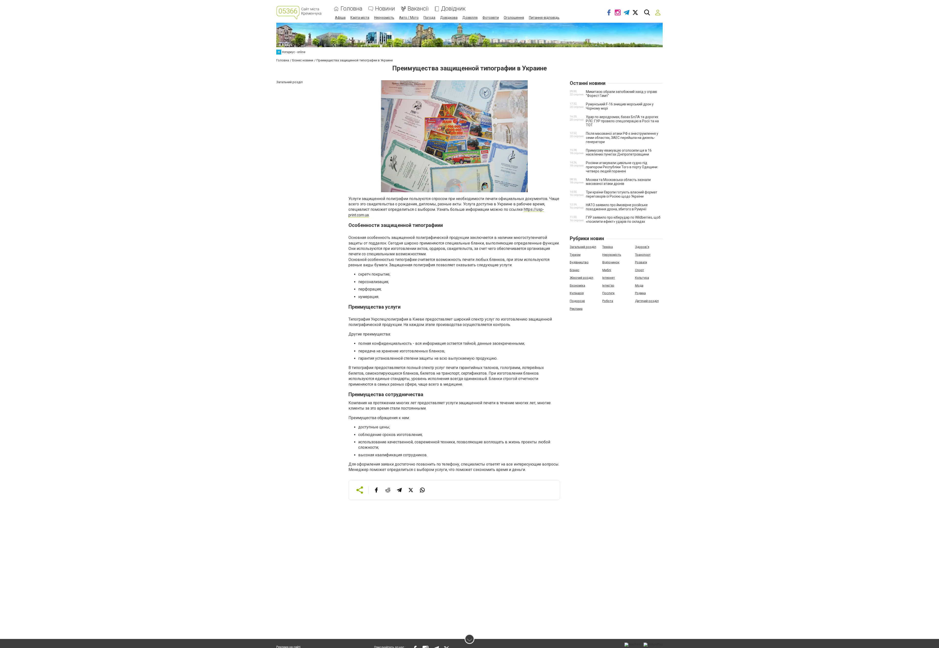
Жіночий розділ (581, 277)
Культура (642, 277)
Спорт (639, 270)
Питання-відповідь (544, 18)
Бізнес (574, 270)
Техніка (607, 247)
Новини (385, 8)
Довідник (453, 8)
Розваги (641, 262)
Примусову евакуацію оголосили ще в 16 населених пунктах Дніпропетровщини (619, 152)
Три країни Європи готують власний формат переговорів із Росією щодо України (621, 194)
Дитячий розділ (647, 301)
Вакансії (418, 8)
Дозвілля (470, 18)
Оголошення (514, 18)
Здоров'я (642, 247)
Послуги (608, 293)
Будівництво (579, 262)
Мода (639, 285)
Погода (429, 18)
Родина (640, 293)
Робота (607, 301)
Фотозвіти (490, 18)
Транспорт (643, 255)
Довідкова (449, 18)
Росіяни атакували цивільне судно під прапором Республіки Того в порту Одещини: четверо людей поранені (622, 167)
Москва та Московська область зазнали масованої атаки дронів (618, 182)
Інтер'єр (608, 285)
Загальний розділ (583, 247)
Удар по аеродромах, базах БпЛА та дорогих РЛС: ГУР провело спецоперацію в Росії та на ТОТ (622, 121)
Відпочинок (610, 262)
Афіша (340, 18)
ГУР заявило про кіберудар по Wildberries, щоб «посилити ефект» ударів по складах (623, 219)
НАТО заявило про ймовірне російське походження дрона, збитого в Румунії (617, 207)
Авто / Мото (409, 18)
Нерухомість (384, 18)
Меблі (606, 270)
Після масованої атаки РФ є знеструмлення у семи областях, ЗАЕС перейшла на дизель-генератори (622, 138)
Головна (351, 8)
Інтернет (608, 277)
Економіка (577, 285)
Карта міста (359, 18)
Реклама (576, 309)
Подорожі (577, 301)
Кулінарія (577, 293)
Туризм (575, 255)
